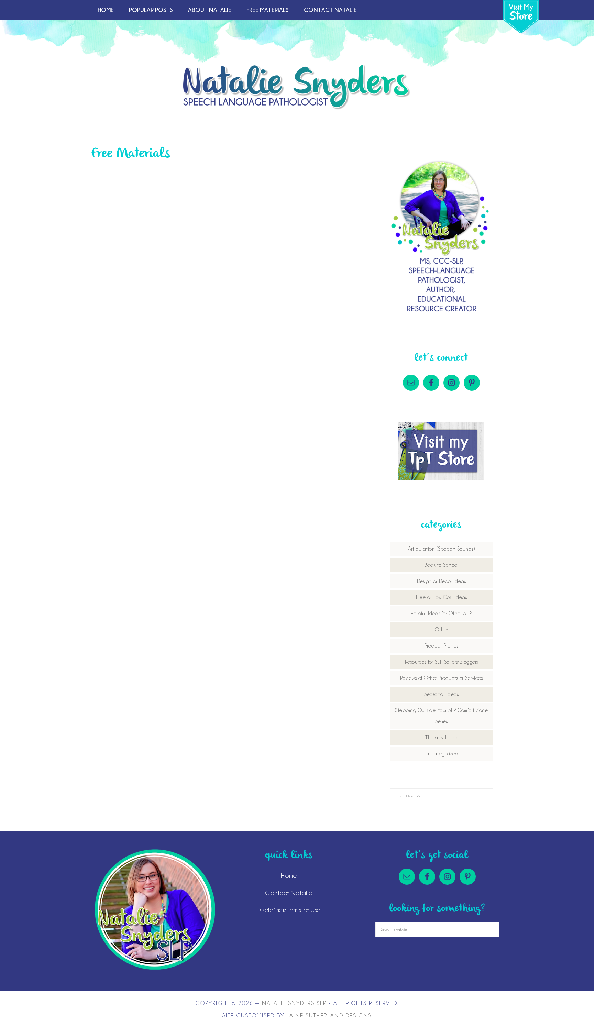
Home (289, 875)
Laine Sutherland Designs (329, 1015)
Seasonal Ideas (441, 694)
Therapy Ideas (441, 737)
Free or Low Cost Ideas (441, 597)
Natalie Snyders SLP (297, 87)
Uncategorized (441, 754)
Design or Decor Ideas (441, 581)
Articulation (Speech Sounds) (441, 549)
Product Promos (441, 646)
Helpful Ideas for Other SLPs (441, 613)
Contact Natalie (288, 892)
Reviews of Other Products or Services (441, 678)
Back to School (441, 565)
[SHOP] (521, 16)
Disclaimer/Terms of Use (289, 909)
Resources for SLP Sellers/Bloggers (441, 662)
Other (441, 629)
